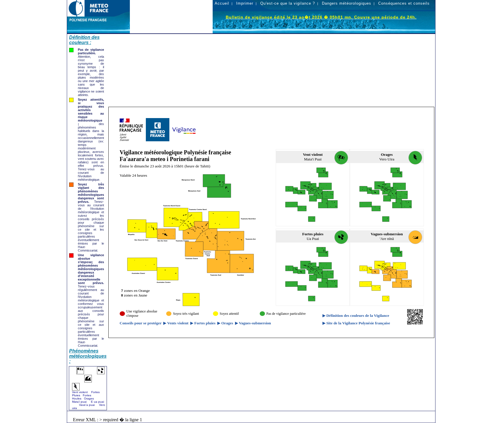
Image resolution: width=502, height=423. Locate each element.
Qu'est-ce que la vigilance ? (287, 3)
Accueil (222, 3)
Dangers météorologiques (346, 3)
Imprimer (244, 3)
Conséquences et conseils (404, 3)
